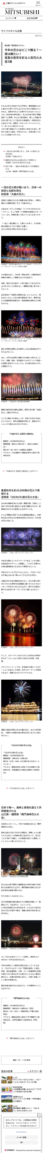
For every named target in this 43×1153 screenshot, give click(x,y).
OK (21, 1142)
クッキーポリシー (21, 1132)
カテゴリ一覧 (35, 1071)
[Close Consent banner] (39, 1115)
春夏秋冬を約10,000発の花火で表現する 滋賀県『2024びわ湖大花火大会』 (19, 161)
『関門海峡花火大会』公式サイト (21, 1038)
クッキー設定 (21, 1137)
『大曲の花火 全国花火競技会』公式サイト (21, 471)
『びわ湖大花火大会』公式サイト (21, 788)
